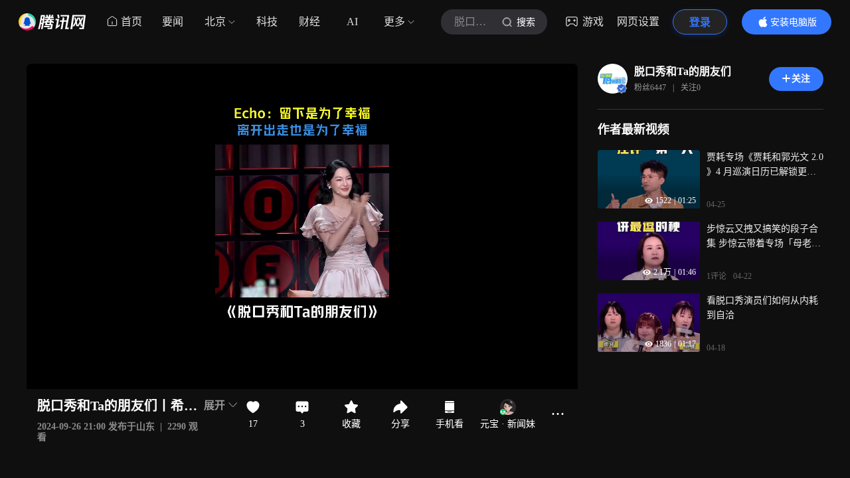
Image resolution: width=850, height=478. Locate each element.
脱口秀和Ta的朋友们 (682, 71)
